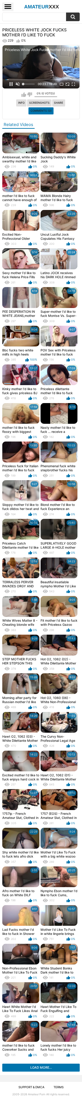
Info (21, 102)
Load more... (41, 1067)
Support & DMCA (31, 1087)
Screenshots (39, 102)
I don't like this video (29, 94)
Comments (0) (41, 110)
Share (58, 102)
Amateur (41, 7)
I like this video (23, 94)
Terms (59, 1087)
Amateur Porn (36, 1094)
